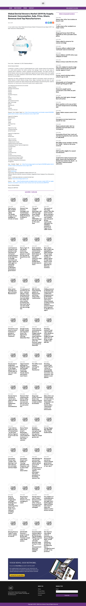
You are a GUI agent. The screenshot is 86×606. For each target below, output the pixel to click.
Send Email (13, 171)
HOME (10, 8)
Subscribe (67, 595)
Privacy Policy (41, 591)
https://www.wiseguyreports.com (20, 178)
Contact (40, 595)
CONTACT (31, 8)
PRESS (25, 8)
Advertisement (41, 593)
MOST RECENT (17, 8)
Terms (39, 589)
